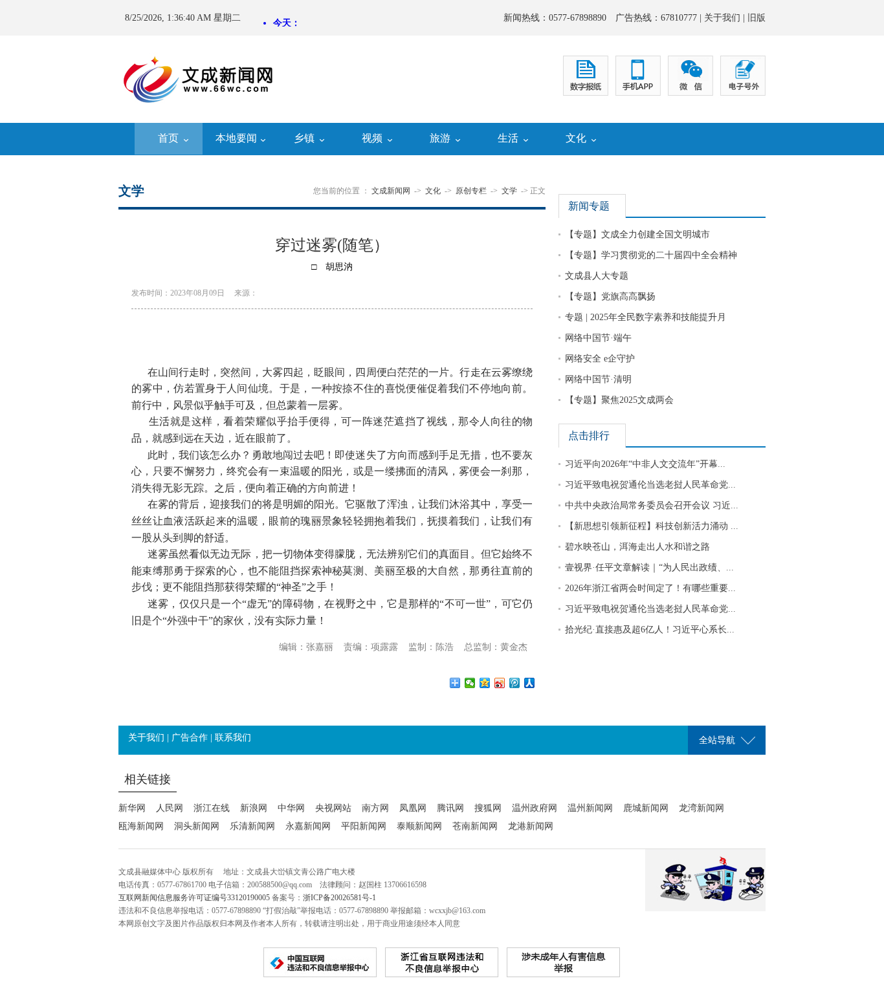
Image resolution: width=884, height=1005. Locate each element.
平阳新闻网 (363, 826)
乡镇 (304, 138)
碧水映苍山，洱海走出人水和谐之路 (637, 547)
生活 (508, 138)
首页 (168, 138)
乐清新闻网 (252, 826)
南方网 (375, 808)
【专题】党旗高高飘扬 (610, 296)
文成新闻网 (390, 190)
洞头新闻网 (196, 826)
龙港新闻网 (530, 826)
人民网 (169, 808)
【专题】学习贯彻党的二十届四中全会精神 (651, 255)
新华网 (132, 808)
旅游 (440, 138)
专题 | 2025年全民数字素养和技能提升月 (645, 317)
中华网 (291, 808)
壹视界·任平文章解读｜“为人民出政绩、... (649, 567)
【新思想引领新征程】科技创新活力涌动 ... (651, 526)
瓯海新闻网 (141, 826)
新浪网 (253, 808)
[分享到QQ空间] (485, 683)
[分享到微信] (470, 683)
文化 (576, 138)
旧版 (756, 18)
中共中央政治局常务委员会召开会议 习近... (651, 505)
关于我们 (722, 18)
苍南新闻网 (475, 826)
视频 (372, 138)
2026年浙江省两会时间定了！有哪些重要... (650, 588)
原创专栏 (471, 190)
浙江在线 (211, 808)
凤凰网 (412, 808)
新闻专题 (589, 205)
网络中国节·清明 (598, 379)
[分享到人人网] (529, 683)
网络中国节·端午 (598, 338)
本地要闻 (236, 138)
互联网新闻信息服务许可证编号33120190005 (194, 897)
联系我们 (233, 737)
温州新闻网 (590, 808)
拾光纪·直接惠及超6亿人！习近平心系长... (650, 629)
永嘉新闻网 (308, 826)
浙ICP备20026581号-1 (339, 897)
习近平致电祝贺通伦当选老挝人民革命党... (650, 485)
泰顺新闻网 (419, 826)
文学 (509, 190)
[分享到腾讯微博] (514, 683)
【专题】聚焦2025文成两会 (619, 400)
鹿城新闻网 (646, 808)
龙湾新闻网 (701, 808)
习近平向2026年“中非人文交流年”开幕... (645, 464)
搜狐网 (488, 808)
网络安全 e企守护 (600, 358)
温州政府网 (534, 808)
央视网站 (333, 808)
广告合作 (189, 737)
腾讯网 (450, 808)
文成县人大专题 (596, 276)
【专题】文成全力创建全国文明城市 (637, 234)
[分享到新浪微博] (499, 683)
